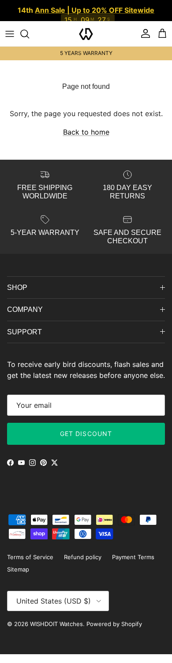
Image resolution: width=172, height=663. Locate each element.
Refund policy (82, 556)
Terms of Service (30, 556)
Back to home (86, 132)
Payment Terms (133, 556)
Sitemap (18, 569)
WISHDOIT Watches (56, 623)
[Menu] (9, 34)
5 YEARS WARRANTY (86, 53)
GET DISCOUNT (86, 433)
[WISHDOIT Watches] (86, 34)
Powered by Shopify (114, 623)
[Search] (29, 34)
